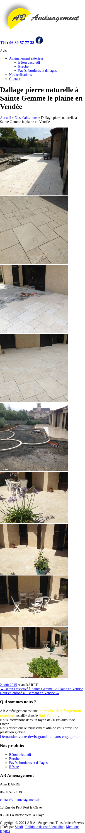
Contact (14, 79)
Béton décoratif (29, 62)
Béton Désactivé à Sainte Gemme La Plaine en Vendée (41, 689)
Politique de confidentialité (44, 827)
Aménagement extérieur (26, 58)
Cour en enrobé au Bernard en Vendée (29, 693)
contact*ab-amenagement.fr (19, 800)
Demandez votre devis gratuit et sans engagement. (41, 736)
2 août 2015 (8, 685)
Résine (14, 767)
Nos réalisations (20, 75)
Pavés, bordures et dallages (37, 70)
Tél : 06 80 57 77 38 (17, 42)
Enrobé (23, 66)
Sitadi (19, 827)
